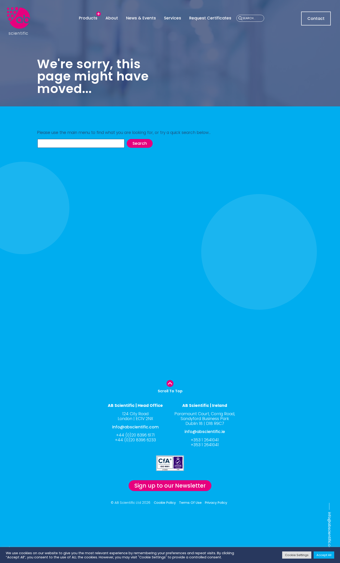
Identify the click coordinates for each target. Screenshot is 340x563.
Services (172, 18)
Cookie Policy (165, 502)
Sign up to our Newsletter (170, 485)
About (111, 18)
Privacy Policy (216, 502)
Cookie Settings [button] (297, 555)
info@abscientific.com (329, 532)
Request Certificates (210, 18)
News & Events (141, 18)
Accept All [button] (323, 555)
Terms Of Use (190, 502)
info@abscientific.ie (205, 431)
